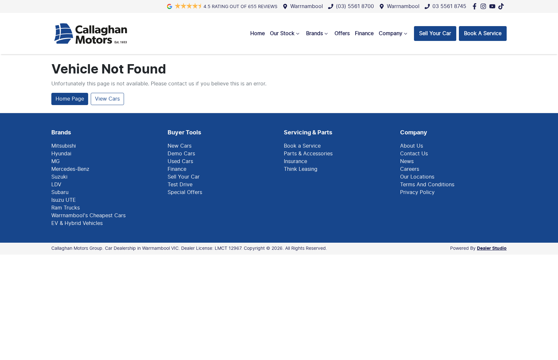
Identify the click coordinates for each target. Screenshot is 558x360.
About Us (411, 146)
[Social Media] (502, 6)
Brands (314, 33)
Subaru (59, 192)
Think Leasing (300, 169)
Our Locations (417, 177)
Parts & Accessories (308, 153)
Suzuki (59, 177)
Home (257, 33)
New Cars (179, 146)
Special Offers (185, 192)
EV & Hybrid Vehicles (77, 223)
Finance (364, 33)
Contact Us (414, 153)
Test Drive (180, 184)
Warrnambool (306, 6)
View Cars (107, 99)
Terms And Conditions (427, 184)
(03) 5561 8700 (355, 6)
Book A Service (482, 33)
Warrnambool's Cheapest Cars (88, 215)
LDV (56, 184)
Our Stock (282, 33)
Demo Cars (181, 153)
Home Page (70, 99)
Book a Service (302, 146)
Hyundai (61, 153)
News (407, 161)
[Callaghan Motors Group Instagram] (484, 6)
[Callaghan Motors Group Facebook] (475, 6)
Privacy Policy (417, 192)
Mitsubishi (63, 146)
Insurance (295, 161)
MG (55, 161)
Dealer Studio (492, 248)
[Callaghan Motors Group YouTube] (493, 6)
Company (390, 33)
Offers (342, 33)
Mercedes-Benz (70, 169)
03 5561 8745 (449, 6)
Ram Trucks (65, 207)
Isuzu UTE (63, 200)
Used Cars (180, 161)
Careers (409, 169)
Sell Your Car (435, 33)
